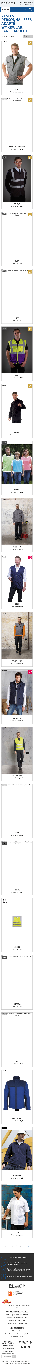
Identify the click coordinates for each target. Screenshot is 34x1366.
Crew (17, 604)
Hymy (17, 375)
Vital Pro (17, 547)
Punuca (17, 490)
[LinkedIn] (25, 1347)
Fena (17, 833)
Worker (17, 718)
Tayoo (17, 433)
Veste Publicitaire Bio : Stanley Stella (17, 1334)
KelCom (9, 1361)
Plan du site (26, 1363)
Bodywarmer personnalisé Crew (17, 1323)
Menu (4, 10)
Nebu (17, 1233)
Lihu (17, 90)
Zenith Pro (17, 661)
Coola (17, 204)
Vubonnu (17, 1176)
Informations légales (16, 1363)
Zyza (17, 261)
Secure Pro (17, 776)
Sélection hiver (17, 1331)
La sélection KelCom (17, 1337)
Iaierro (17, 1004)
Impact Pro (17, 1119)
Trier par (27, 36)
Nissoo (17, 947)
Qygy (17, 1061)
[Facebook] (22, 1347)
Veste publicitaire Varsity (17, 1320)
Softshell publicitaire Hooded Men (17, 1315)
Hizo (17, 318)
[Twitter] (29, 1347)
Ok (14, 1357)
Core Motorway (17, 147)
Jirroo (17, 890)
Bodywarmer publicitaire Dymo (17, 1317)
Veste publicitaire (26, 4)
